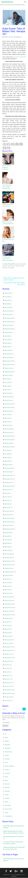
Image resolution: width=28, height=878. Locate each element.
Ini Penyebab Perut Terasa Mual (8, 240)
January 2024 (8, 400)
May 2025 (7, 343)
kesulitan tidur (17, 264)
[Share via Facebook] (4, 144)
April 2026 (7, 304)
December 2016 (9, 690)
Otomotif (7, 784)
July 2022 (7, 450)
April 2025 (7, 346)
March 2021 (8, 507)
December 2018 (9, 604)
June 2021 (7, 497)
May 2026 (7, 300)
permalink (12, 267)
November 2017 (9, 650)
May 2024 (7, 386)
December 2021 (9, 475)
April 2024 (7, 389)
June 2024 (7, 382)
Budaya (7, 741)
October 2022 (8, 443)
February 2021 (8, 511)
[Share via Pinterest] (17, 144)
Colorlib (17, 874)
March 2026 (8, 307)
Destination (8, 748)
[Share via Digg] (8, 147)
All (5, 734)
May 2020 (7, 543)
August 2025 (8, 332)
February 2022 (8, 468)
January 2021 (8, 514)
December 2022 (9, 436)
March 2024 (8, 393)
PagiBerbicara (18, 37)
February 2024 (8, 396)
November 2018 (9, 607)
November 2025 (9, 321)
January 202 (8, 700)
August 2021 (8, 489)
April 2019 (7, 589)
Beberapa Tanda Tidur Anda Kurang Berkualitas (7, 222)
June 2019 (7, 582)
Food (6, 762)
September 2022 (9, 447)
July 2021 (7, 493)
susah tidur (17, 265)
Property (7, 798)
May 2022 (7, 457)
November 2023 (9, 407)
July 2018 (7, 622)
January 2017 (8, 686)
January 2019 (8, 600)
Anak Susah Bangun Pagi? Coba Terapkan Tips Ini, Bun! (14, 283)
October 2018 (8, 611)
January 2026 (8, 314)
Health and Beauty (8, 264)
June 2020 (7, 539)
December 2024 (9, 361)
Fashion (7, 755)
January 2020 (8, 557)
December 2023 (9, 404)
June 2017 (7, 668)
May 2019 (7, 586)
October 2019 (8, 568)
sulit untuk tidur (11, 265)
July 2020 (7, 536)
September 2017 (9, 657)
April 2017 (7, 675)
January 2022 (8, 472)
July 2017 (7, 665)
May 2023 (7, 418)
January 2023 (8, 432)
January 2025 (8, 357)
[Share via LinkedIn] (21, 144)
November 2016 (9, 693)
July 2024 (7, 379)
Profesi (6, 794)
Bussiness (7, 744)
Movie (6, 777)
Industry (7, 769)
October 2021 (8, 482)
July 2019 (7, 579)
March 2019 (8, 593)
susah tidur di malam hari (19, 57)
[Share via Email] (4, 147)
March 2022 (8, 464)
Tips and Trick (8, 809)
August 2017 (8, 661)
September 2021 (9, 486)
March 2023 (8, 425)
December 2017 (9, 647)
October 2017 (8, 654)
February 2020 (8, 554)
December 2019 (9, 561)
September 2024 (9, 371)
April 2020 (7, 547)
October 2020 (8, 525)
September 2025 (9, 329)
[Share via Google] (8, 144)
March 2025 (8, 350)
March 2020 (8, 550)
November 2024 (9, 364)
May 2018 (7, 629)
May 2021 (7, 500)
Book (6, 737)
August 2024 (8, 375)
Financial (7, 759)
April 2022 (7, 461)
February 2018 (8, 640)
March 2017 (8, 679)
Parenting (7, 791)
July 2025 (7, 336)
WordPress (14, 876)
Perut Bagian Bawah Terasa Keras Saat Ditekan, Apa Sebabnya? (7, 258)
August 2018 (8, 618)
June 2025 (7, 339)
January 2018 (8, 643)
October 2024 (8, 368)
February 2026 (8, 311)
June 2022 (7, 454)
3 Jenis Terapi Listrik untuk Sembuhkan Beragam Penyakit (7, 186)
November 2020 (9, 522)
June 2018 (7, 625)
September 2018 (9, 614)
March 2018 (8, 636)
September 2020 (9, 529)
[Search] (24, 709)
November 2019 (9, 564)
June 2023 (7, 414)
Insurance (7, 773)
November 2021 (9, 479)
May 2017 (7, 672)
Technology (8, 805)
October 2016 (8, 697)
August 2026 (8, 293)
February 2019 (8, 597)
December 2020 (9, 518)
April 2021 (7, 504)
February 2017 (8, 682)
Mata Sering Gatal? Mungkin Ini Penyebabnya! (6, 167)
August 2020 (8, 532)
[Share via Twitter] (13, 144)
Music (6, 780)
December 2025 (9, 318)
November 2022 (9, 439)
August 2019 (8, 575)
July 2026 (7, 296)
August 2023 (8, 411)
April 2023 (7, 421)
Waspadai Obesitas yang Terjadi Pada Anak (7, 205)
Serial (6, 802)
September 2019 (9, 572)
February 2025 (8, 354)
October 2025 (8, 325)
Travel (6, 812)
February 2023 (8, 429)
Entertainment (8, 752)
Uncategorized (8, 816)
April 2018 (7, 632)
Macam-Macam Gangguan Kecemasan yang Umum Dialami (13, 279)
